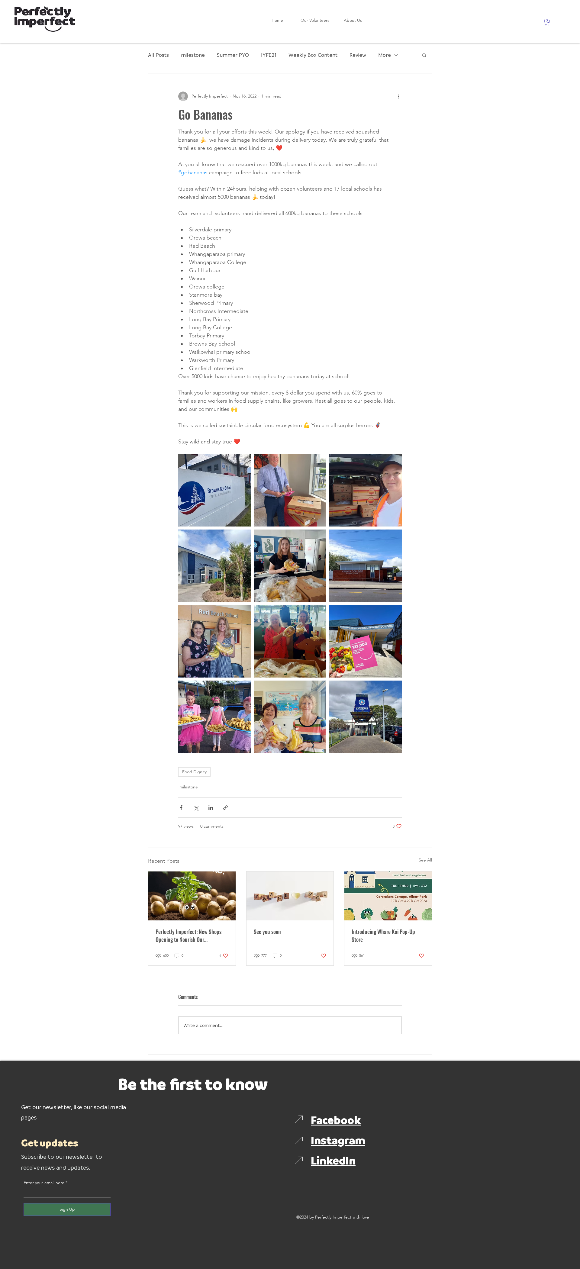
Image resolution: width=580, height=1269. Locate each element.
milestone (193, 55)
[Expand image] (214, 490)
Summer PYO (233, 55)
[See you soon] (290, 895)
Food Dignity (194, 772)
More (384, 55)
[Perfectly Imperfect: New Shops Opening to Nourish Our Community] (192, 895)
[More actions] (398, 96)
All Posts (158, 55)
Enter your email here (44, 1182)
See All (425, 860)
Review (358, 55)
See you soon (267, 932)
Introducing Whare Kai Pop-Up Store (383, 935)
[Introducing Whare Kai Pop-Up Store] (388, 895)
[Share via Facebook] (181, 807)
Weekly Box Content (312, 55)
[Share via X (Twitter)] (196, 807)
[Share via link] (225, 807)
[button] (547, 22)
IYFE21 (268, 55)
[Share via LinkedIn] (211, 807)
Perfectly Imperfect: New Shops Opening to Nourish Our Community (188, 935)
